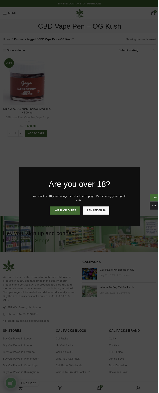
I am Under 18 (96, 210)
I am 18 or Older (65, 210)
